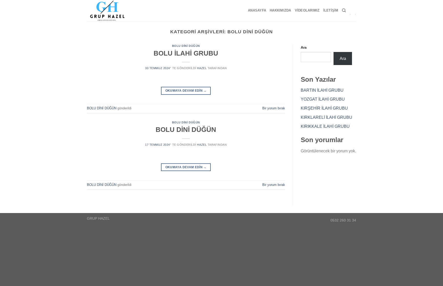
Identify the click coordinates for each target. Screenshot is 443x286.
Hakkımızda (280, 10)
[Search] (344, 10)
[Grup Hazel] (109, 10)
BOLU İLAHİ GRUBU (186, 53)
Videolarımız (307, 10)
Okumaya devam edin (186, 90)
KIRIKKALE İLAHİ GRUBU (325, 126)
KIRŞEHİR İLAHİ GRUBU (324, 108)
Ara (304, 47)
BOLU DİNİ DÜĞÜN (186, 45)
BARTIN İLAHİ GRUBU (322, 90)
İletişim (330, 10)
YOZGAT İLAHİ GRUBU (323, 99)
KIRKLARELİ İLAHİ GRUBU (326, 117)
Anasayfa (257, 10)
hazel (202, 68)
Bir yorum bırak (273, 108)
